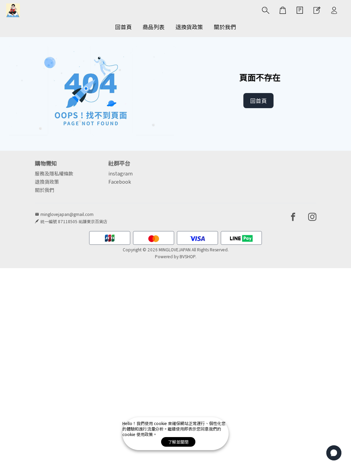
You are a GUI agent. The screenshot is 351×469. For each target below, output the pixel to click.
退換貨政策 (47, 181)
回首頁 (258, 100)
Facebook (119, 181)
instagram (120, 173)
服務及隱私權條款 (54, 173)
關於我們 (44, 189)
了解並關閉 (178, 442)
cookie (161, 423)
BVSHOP (187, 256)
